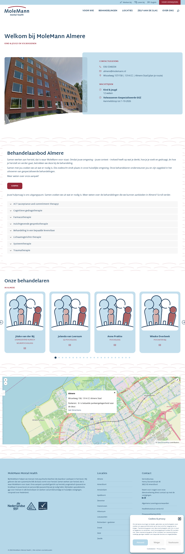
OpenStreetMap (163, 442)
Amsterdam (102, 489)
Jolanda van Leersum (70, 336)
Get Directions (74, 410)
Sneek (99, 527)
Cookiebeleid (151, 549)
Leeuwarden (102, 517)
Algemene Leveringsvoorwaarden (155, 503)
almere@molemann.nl (114, 71)
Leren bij (141, 2)
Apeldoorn (101, 495)
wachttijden (106, 84)
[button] (179, 518)
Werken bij (127, 2)
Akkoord (140, 542)
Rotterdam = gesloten (106, 522)
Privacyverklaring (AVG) (151, 514)
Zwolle (99, 538)
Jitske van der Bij (24, 336)
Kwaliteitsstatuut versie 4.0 (152, 508)
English (153, 2)
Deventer (101, 500)
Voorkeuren (173, 542)
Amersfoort (101, 484)
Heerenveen (102, 506)
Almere (100, 479)
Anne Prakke (115, 336)
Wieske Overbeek (160, 336)
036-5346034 (109, 66)
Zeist (99, 533)
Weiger (157, 542)
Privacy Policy (161, 549)
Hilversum (101, 511)
